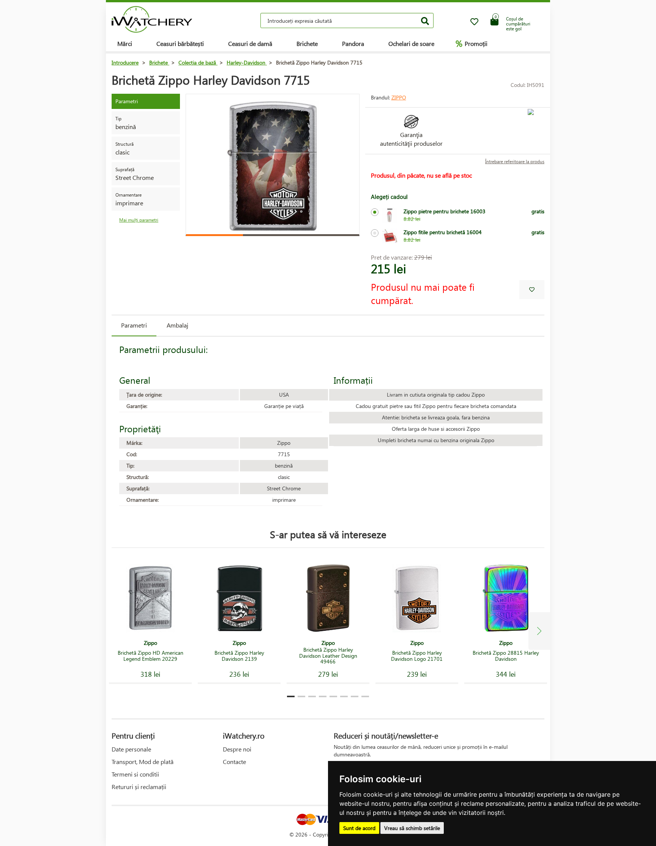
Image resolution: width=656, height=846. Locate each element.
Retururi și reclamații (139, 787)
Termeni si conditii (135, 774)
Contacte (234, 762)
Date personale (131, 749)
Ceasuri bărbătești (180, 43)
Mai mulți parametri (138, 220)
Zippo (398, 97)
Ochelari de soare (411, 43)
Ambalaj (177, 325)
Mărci (124, 43)
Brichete (307, 43)
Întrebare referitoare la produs (514, 161)
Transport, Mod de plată (142, 762)
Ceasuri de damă (250, 43)
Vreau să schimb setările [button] (412, 828)
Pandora (353, 43)
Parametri (134, 325)
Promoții (471, 43)
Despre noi (237, 749)
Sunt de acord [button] (359, 828)
